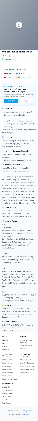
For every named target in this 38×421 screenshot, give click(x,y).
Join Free (11, 101)
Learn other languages (10, 379)
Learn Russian (7, 376)
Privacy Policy (27, 411)
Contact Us (24, 348)
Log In (26, 101)
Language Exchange (27, 369)
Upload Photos (7, 393)
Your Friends (6, 396)
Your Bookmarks (7, 400)
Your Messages (7, 390)
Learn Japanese (7, 372)
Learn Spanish (7, 360)
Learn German (7, 369)
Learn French (6, 366)
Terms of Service (12, 411)
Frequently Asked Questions (26, 341)
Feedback (5, 350)
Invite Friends (24, 372)
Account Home (7, 387)
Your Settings (6, 403)
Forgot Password (26, 345)
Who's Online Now (26, 360)
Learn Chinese (7, 363)
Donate (4, 346)
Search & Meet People (27, 366)
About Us (5, 340)
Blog (3, 343)
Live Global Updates (27, 363)
